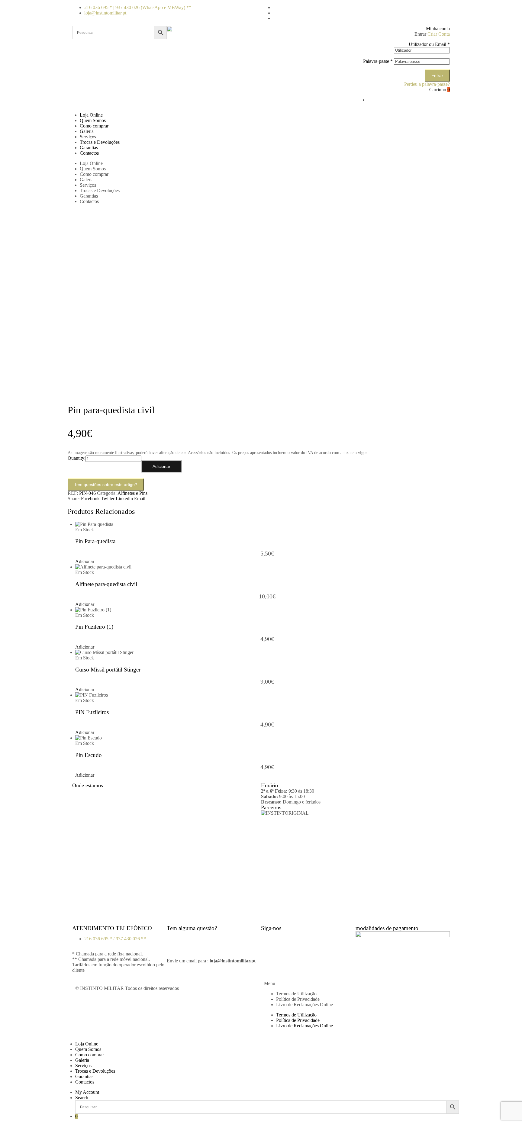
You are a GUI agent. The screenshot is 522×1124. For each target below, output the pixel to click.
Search (81, 1097)
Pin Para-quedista (95, 541)
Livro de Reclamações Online (304, 1004)
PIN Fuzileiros (92, 712)
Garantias (89, 147)
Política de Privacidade (298, 999)
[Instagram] (284, 938)
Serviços (88, 136)
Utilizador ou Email (429, 44)
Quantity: (76, 458)
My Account (87, 1092)
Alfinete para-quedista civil (106, 584)
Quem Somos (93, 120)
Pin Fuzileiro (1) (94, 626)
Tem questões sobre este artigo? (105, 484)
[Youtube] (301, 938)
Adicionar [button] (84, 561)
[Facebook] (268, 938)
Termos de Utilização (296, 993)
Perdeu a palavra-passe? (427, 84)
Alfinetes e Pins (132, 493)
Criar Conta (438, 34)
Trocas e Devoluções (100, 142)
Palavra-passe (378, 61)
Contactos (89, 153)
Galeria (87, 131)
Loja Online (91, 115)
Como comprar (94, 125)
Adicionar (161, 466)
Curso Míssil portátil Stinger (107, 669)
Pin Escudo (88, 755)
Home (86, 216)
